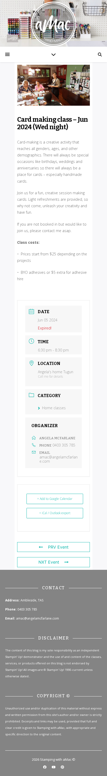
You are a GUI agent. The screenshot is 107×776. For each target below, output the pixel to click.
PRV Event (58, 547)
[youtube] (54, 767)
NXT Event (48, 562)
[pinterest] (62, 767)
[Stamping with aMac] (53, 23)
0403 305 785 (63, 445)
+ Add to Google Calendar (54, 499)
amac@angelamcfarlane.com (58, 459)
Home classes (54, 407)
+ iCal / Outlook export (54, 513)
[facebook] (45, 767)
